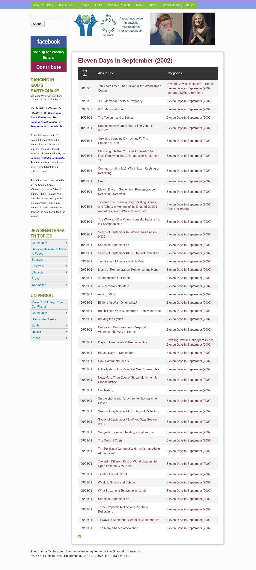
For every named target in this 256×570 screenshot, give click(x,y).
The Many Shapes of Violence (118, 528)
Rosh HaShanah (177, 209)
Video (153, 5)
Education (38, 259)
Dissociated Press (44, 319)
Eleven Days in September (116, 352)
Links (98, 5)
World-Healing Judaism (178, 5)
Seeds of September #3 (113, 499)
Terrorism (197, 92)
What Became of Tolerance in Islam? (122, 490)
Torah (139, 5)
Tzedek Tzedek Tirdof (112, 474)
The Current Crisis (110, 440)
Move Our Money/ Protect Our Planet (48, 304)
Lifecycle (37, 272)
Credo (102, 181)
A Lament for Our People (114, 277)
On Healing (105, 390)
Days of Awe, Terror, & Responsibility (122, 342)
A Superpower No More (113, 286)
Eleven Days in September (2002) (188, 88)
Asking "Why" (107, 294)
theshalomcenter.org (79, 551)
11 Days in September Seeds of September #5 (128, 519)
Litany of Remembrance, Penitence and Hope (128, 269)
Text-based (39, 285)
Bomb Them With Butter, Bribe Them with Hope (129, 310)
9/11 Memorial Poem (111, 109)
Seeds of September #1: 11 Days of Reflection (128, 253)
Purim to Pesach (119, 5)
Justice (36, 331)
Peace (36, 338)
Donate (84, 5)
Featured (172, 92)
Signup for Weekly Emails (48, 54)
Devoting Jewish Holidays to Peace (190, 83)
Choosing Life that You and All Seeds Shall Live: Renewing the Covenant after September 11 (128, 156)
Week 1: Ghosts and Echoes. (117, 482)
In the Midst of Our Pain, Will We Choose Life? (128, 369)
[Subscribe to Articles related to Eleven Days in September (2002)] (79, 537)
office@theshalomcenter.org (122, 551)
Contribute (48, 66)
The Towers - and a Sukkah (116, 117)
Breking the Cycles (110, 319)
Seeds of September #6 (113, 245)
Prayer (36, 278)
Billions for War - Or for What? (117, 302)
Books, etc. (66, 5)
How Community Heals (113, 361)
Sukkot (184, 92)
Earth (35, 325)
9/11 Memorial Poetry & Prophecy (120, 101)
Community (39, 243)
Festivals (38, 266)
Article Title (106, 73)
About (36, 5)
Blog (50, 5)
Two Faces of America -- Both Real (121, 261)
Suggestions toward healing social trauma (126, 432)
